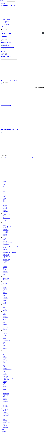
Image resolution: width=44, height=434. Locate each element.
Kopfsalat (4, 299)
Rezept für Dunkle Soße (6, 56)
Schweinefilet (5, 377)
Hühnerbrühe (5, 275)
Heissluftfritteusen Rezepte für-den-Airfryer (9, 20)
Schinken (4, 372)
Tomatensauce (5, 399)
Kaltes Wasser (5, 286)
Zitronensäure (5, 421)
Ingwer (4, 277)
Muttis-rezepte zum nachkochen (8, 5)
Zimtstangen (5, 418)
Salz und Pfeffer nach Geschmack (7, 369)
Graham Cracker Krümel (6, 258)
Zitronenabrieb (5, 420)
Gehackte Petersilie (5, 240)
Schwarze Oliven (5, 375)
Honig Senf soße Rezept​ (6, 51)
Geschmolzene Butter (6, 251)
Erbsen (4, 219)
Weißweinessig (5, 411)
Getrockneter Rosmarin (6, 255)
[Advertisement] (22, 12)
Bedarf (4, 190)
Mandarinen (5, 316)
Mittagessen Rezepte (6, 21)
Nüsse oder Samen (5, 329)
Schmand (4, 373)
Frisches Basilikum (5, 232)
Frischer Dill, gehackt (6, 230)
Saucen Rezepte (6, 23)
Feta (4, 224)
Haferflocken (5, 267)
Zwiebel (4, 424)
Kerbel (4, 291)
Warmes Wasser (5, 409)
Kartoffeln (5, 288)
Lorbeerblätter (5, 310)
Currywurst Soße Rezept (6, 42)
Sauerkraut (4, 370)
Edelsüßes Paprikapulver (6, 214)
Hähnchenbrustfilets (6, 269)
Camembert (5, 205)
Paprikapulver (5, 339)
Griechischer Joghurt (6, 260)
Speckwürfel (5, 389)
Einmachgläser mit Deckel (6, 218)
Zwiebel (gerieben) (5, 425)
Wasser (4, 410)
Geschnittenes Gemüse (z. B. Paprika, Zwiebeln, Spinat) (10, 252)
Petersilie (4, 342)
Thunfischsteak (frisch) (6, 394)
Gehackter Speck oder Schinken (7, 242)
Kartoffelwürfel (5, 289)
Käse (4, 290)
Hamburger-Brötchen (6, 271)
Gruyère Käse (5, 261)
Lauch (4, 307)
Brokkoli (4, 198)
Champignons (5, 207)
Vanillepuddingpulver (6, 406)
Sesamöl (4, 384)
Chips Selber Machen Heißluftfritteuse (9, 153)
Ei (3, 215)
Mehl (4, 320)
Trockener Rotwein (5, 401)
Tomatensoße (5, 400)
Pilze (4, 347)
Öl (3, 332)
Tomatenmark (5, 398)
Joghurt (4, 282)
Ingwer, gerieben (5, 279)
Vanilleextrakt (5, 405)
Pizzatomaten (5, 348)
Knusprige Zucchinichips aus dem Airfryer (10, 129)
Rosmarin (4, 359)
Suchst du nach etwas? (3, 1)
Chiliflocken (5, 209)
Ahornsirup (4, 181)
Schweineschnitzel (5, 380)
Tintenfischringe (5, 395)
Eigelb (4, 217)
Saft (4, 365)
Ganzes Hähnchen (5, 238)
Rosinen (4, 358)
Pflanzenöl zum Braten (6, 346)
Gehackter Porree (5, 241)
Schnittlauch (5, 374)
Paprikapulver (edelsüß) (6, 340)
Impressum (3, 429)
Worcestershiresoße (5, 415)
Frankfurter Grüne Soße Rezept (7, 47)
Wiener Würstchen (5, 412)
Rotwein (4, 362)
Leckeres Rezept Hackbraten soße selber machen (11, 80)
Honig (4, 274)
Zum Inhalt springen (2, 0)
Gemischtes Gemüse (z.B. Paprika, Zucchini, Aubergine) (10, 246)
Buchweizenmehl (5, 201)
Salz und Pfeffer (5, 368)
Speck (4, 388)
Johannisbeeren (5, 283)
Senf (4, 383)
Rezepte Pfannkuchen (6, 24)
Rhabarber (4, 356)
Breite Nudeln (5, 197)
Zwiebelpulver (5, 426)
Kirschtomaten (5, 294)
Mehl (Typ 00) (5, 321)
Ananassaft (4, 182)
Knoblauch (5, 295)
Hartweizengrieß (5, 272)
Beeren (4, 191)
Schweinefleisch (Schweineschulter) (8, 378)
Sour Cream (5, 386)
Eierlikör (4, 216)
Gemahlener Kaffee (6, 244)
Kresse (4, 301)
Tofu (4, 396)
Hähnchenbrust (5, 268)
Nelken (4, 328)
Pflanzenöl (4, 345)
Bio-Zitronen (5, 192)
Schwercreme (5, 382)
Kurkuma (4, 303)
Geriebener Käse (5, 248)
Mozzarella (4, 323)
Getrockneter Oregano (6, 254)
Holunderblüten (5, 273)
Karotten (4, 287)
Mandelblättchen (5, 317)
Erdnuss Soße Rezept (5, 37)
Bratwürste (4, 196)
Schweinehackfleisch (6, 379)
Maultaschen (5, 318)
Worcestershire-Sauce (6, 414)
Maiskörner (4, 313)
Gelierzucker (5, 243)
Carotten (4, 206)
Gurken (4, 262)
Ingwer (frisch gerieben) (6, 278)
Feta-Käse (4, 225)
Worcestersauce (5, 413)
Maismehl (4, 314)
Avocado (4, 185)
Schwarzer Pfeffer (5, 376)
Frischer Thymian (5, 231)
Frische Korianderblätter (6, 228)
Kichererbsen (5, 293)
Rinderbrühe (5, 357)
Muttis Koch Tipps (4, 25)
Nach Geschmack (5, 327)
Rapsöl (4, 354)
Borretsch (4, 195)
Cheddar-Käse (5, 208)
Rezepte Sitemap (4, 431)
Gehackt (4, 239)
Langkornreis (5, 306)
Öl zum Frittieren (5, 333)
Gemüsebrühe (5, 247)
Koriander (4, 300)
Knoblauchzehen (5, 298)
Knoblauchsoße (5, 297)
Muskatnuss (5, 324)
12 (5, 157)
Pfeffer (4, 343)
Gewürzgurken (5, 257)
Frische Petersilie (5, 229)
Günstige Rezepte (6, 22)
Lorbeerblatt (5, 309)
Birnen (4, 193)
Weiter (32, 157)
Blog (2, 26)
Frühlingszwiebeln (5, 235)
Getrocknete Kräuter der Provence (7, 253)
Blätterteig (4, 194)
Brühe (4, 200)
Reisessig (4, 355)
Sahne (4, 366)
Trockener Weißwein (6, 402)
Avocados (4, 186)
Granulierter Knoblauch (6, 259)
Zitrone (4, 419)
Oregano (4, 335)
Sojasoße (4, 385)
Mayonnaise (5, 319)
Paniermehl (4, 338)
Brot (4, 199)
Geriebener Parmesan (6, 250)
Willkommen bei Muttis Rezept (6, 19)
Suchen (36, 31)
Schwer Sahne (5, 381)
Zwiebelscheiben (5, 427)
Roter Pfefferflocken (6, 361)
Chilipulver (4, 210)
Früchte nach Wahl (5, 234)
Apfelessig (4, 184)
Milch (4, 322)
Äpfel (4, 183)
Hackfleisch (5, 266)
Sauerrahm (4, 371)
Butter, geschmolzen (6, 202)
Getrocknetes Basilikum (6, 256)
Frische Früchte (5, 227)
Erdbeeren (4, 220)
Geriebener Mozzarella (6, 249)
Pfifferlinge (4, 344)
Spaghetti (4, 387)
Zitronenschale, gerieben (6, 422)
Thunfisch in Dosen (6, 393)
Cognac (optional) (5, 211)
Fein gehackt (5, 223)
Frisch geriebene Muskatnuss (7, 226)
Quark (4, 351)
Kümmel (4, 302)
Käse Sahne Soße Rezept (6, 105)
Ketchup (4, 292)
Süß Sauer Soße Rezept (6, 33)
